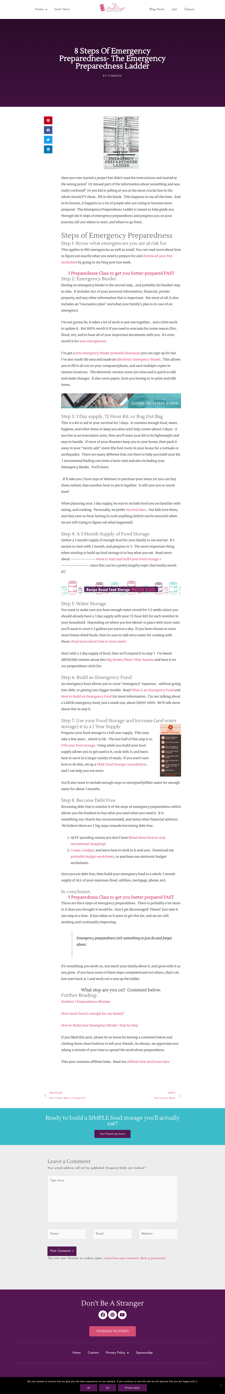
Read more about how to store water (98, 641)
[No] (220, 1385)
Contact (93, 1352)
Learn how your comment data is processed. (135, 1258)
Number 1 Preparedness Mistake (85, 1002)
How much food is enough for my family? (92, 1014)
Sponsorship (144, 1352)
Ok (88, 1387)
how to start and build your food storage (128, 559)
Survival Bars (136, 510)
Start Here (62, 9)
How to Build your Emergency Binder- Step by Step (99, 1025)
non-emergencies (92, 341)
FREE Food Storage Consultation (121, 764)
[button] (48, 120)
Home (39, 9)
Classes (189, 9)
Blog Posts (157, 9)
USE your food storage (78, 745)
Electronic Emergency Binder (138, 359)
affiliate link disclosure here (148, 1062)
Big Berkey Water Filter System (130, 660)
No (107, 1387)
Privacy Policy (115, 1352)
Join (174, 9)
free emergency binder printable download (107, 353)
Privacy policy (132, 1387)
